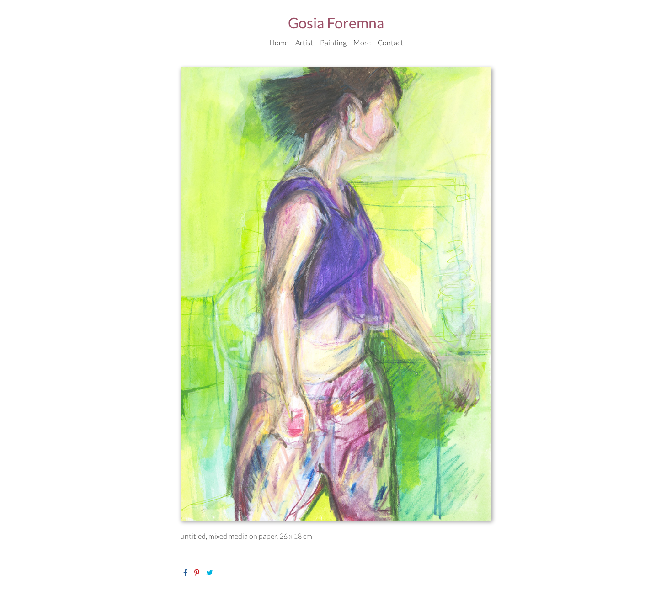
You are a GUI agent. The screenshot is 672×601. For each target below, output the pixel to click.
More (362, 42)
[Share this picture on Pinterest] (197, 572)
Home (278, 42)
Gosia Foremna (336, 23)
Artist (304, 42)
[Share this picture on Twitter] (209, 572)
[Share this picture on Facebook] (185, 572)
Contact (390, 42)
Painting (333, 42)
